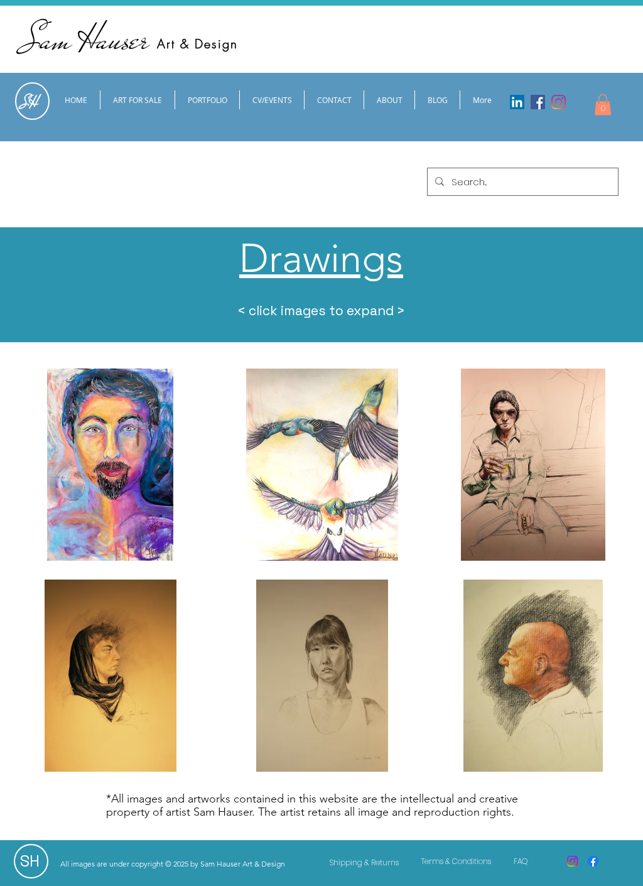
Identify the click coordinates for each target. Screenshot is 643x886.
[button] (603, 104)
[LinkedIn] (517, 102)
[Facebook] (538, 102)
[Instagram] (558, 102)
